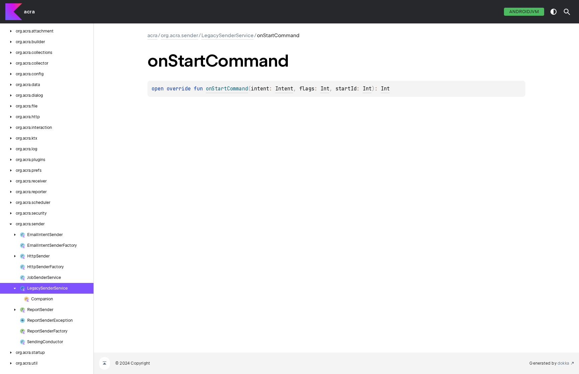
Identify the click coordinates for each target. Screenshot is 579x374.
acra (29, 12)
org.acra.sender (179, 35)
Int (324, 88)
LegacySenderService (227, 35)
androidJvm (524, 11)
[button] (567, 11)
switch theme (553, 11)
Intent (284, 88)
